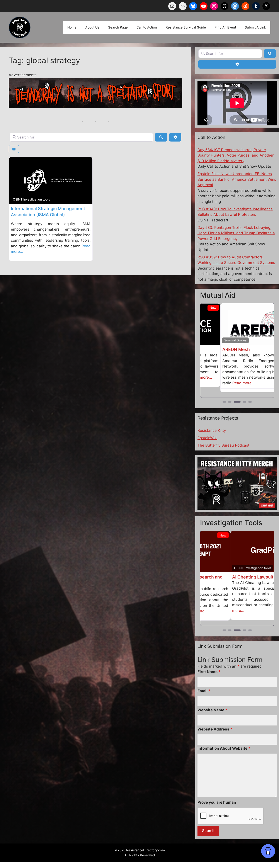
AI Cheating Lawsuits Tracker (232, 577)
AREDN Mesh (216, 349)
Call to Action (146, 27)
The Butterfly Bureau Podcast (223, 445)
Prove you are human (216, 802)
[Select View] (14, 149)
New (266, 535)
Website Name (212, 709)
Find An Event (225, 27)
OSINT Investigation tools (31, 199)
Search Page (118, 27)
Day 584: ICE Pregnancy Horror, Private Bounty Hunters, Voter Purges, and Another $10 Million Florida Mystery (235, 155)
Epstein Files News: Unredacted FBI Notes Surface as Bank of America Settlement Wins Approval (236, 179)
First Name (209, 671)
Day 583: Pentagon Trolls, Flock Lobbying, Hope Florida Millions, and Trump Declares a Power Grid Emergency (236, 233)
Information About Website (223, 748)
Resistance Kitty (211, 430)
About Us (92, 27)
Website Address (214, 729)
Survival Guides (215, 340)
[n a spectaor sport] (95, 107)
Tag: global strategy (44, 60)
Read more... (223, 383)
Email (204, 690)
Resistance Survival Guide (186, 27)
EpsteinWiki (207, 438)
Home (72, 27)
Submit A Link (255, 27)
